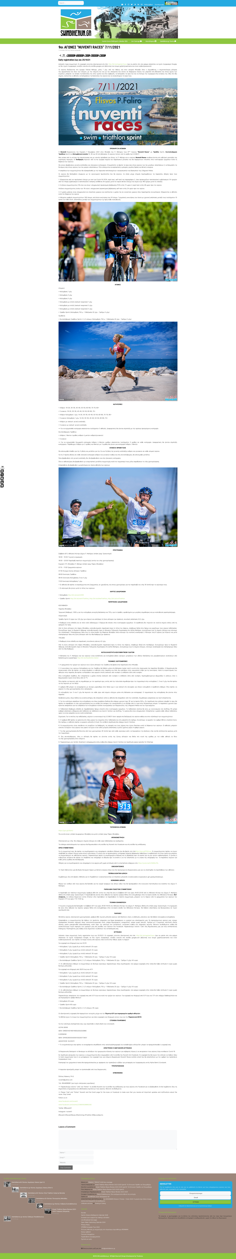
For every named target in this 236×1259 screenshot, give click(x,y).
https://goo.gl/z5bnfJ (66, 830)
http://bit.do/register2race (118, 64)
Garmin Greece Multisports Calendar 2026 (114, 41)
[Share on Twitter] (2, 474)
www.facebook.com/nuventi (68, 1101)
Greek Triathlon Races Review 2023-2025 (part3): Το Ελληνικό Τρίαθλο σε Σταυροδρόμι (123, 1184)
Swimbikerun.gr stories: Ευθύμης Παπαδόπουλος (28, 1217)
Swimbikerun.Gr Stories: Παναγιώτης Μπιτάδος (51, 1198)
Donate (83, 1213)
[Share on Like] (2, 478)
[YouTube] (122, 4)
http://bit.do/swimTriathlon (79, 598)
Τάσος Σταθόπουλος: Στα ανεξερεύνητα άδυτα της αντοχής (116, 1194)
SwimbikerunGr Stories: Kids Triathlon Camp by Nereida (46, 1193)
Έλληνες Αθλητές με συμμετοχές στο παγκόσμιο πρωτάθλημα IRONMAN (104, 1229)
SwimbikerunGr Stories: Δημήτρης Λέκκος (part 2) (28, 1182)
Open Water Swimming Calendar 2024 (93, 1222)
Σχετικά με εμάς (159, 4)
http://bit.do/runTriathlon (116, 598)
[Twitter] (132, 4)
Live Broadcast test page (89, 1220)
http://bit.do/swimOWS (76, 595)
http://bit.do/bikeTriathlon (98, 598)
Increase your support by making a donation (95, 1217)
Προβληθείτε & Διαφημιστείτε (90, 1237)
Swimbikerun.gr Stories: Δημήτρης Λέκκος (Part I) (36, 1188)
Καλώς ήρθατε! (148, 4)
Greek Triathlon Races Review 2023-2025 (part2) (108, 1189)
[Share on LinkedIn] (2, 482)
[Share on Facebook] (2, 471)
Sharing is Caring (100, 1203)
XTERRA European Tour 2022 (90, 1227)
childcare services (87, 1203)
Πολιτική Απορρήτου (87, 1234)
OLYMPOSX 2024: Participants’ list (98, 1196)
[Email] (141, 4)
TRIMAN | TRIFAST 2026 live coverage (100, 1182)
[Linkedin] (138, 4)
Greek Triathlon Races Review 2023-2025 (114, 1192)
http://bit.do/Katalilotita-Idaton (87, 658)
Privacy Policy (85, 1225)
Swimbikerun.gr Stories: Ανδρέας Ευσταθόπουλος (60, 1204)
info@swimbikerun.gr (108, 1248)
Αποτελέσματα (150, 41)
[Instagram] (128, 4)
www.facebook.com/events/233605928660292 (75, 1105)
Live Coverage (135, 41)
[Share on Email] (2, 485)
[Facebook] (125, 4)
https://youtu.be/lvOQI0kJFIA (148, 863)
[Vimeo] (135, 4)
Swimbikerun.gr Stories (167, 41)
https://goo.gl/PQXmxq (143, 851)
